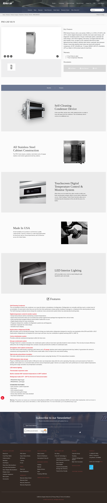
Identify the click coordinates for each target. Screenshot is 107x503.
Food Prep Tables (7, 456)
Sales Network (48, 10)
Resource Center (65, 10)
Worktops (5, 460)
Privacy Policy (55, 496)
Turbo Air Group (70, 3)
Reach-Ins (21, 14)
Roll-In (30, 14)
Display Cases (6, 472)
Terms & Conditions (65, 496)
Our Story (57, 453)
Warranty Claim (24, 480)
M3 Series (22, 458)
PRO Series (23, 453)
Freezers (26, 14)
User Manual (84, 68)
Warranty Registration (25, 484)
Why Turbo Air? (75, 10)
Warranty (40, 10)
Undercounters (6, 458)
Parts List (22, 469)
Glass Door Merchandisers (9, 465)
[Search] (103, 10)
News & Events (80, 3)
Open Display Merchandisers (10, 469)
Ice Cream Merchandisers (9, 467)
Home (4, 14)
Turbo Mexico (101, 3)
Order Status (56, 10)
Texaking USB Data (42, 473)
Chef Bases (5, 462)
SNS (94, 3)
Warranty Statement (25, 482)
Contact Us (88, 3)
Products (30, 10)
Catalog (39, 464)
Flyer (38, 471)
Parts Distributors (24, 471)
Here (101, 461)
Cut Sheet (73, 68)
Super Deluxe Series (25, 456)
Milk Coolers (6, 476)
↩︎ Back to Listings (100, 14)
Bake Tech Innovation (77, 461)
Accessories (6, 479)
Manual (39, 467)
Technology (61, 3)
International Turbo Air (42, 458)
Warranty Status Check (25, 478)
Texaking (74, 456)
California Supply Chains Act (44, 496)
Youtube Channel (77, 471)
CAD (95, 68)
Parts (35, 10)
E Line (21, 462)
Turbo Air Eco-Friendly (61, 471)
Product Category (14, 14)
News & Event (76, 465)
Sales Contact (40, 453)
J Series (22, 460)
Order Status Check (43, 477)
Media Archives (41, 469)
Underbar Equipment (8, 474)
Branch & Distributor (42, 456)
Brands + (54, 3)
